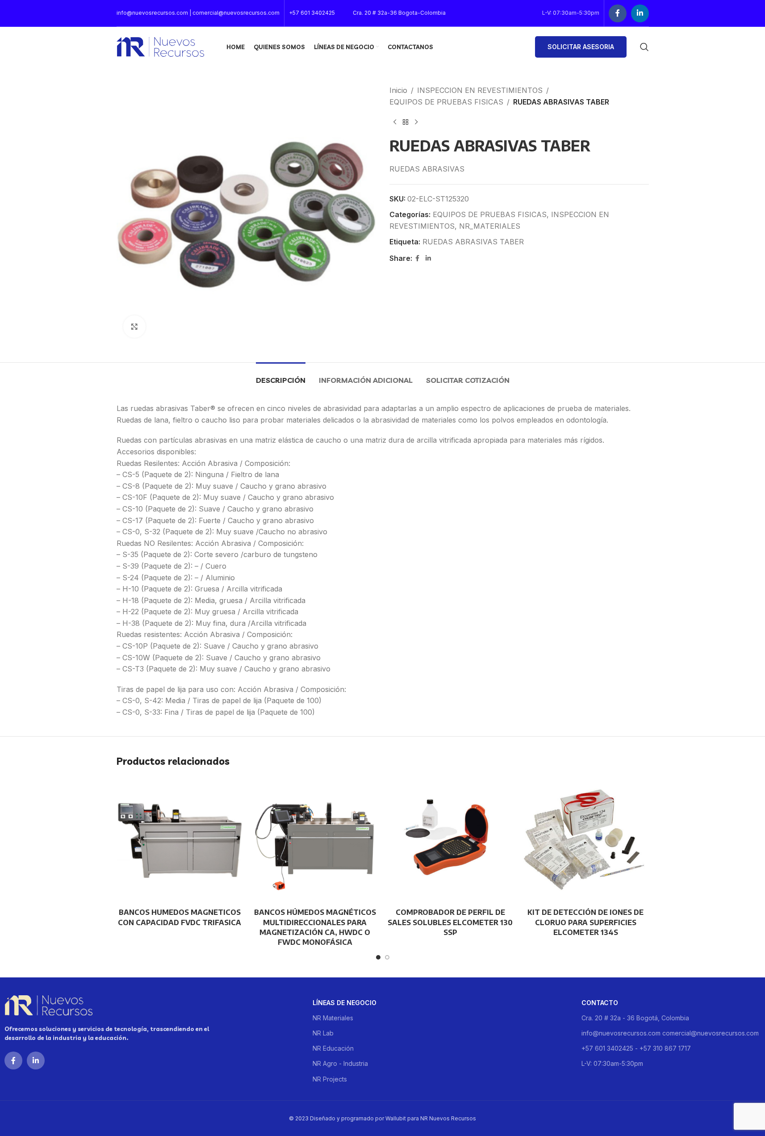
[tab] (280, 376)
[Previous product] (394, 122)
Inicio (398, 90)
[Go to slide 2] (387, 957)
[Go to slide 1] (378, 957)
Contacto (599, 1002)
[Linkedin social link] (640, 13)
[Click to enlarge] (134, 326)
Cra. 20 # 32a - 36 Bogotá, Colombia (635, 1018)
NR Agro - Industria (340, 1063)
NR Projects (330, 1079)
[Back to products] (405, 122)
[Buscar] (644, 47)
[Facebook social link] (618, 13)
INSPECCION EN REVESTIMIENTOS (480, 90)
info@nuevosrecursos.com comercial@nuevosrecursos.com (670, 1033)
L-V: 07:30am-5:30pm (612, 1063)
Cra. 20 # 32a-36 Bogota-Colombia (399, 12)
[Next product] (416, 122)
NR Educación (333, 1048)
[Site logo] (160, 46)
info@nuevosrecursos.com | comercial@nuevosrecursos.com (198, 12)
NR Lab (323, 1033)
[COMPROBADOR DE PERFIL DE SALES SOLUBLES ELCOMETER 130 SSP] (450, 840)
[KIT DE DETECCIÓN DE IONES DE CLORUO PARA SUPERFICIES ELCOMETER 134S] (586, 840)
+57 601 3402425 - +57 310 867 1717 (636, 1048)
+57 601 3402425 (312, 12)
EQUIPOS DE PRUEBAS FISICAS (446, 101)
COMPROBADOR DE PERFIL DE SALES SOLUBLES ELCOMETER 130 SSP (450, 922)
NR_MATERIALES (489, 226)
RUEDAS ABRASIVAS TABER (473, 241)
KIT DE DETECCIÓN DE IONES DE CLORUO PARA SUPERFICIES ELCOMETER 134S (585, 922)
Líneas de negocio (344, 1002)
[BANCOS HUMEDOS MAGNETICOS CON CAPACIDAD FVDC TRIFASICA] (180, 840)
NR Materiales (333, 1018)
